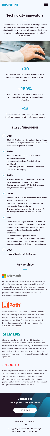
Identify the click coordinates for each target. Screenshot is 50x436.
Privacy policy (13, 429)
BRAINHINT (12, 4)
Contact (22, 429)
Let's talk (25, 410)
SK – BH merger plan (35, 429)
